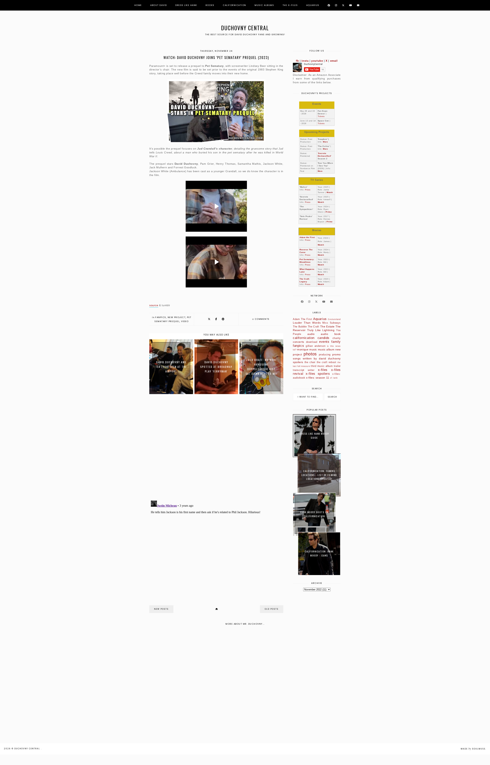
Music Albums (264, 5)
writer (311, 370)
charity (336, 338)
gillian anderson (315, 346)
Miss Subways (331, 323)
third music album (322, 366)
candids (323, 338)
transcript (298, 370)
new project (177, 317)
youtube (317, 60)
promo (336, 354)
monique (302, 349)
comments (261, 319)
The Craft (313, 326)
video (185, 321)
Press (307, 190)
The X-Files (290, 5)
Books (210, 5)
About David (158, 5)
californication (303, 338)
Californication (234, 5)
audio (311, 333)
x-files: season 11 (317, 377)
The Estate (327, 326)
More (325, 142)
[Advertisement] (115, 685)
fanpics (160, 317)
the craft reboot (326, 362)
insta (305, 60)
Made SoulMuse (473, 748)
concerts (298, 341)
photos (310, 354)
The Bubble (300, 326)
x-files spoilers (318, 374)
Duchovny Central (245, 28)
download (311, 342)
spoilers (298, 362)
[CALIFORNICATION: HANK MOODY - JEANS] (319, 574)
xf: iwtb (333, 378)
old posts (271, 609)
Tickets (321, 116)
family (336, 342)
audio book (331, 333)
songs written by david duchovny (317, 358)
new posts (161, 609)
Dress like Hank (186, 5)
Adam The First (302, 319)
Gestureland (334, 319)
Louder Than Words (307, 322)
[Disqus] (216, 448)
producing (325, 354)
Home (138, 5)
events (324, 342)
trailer (337, 366)
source (153, 305)
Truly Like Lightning (321, 330)
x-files (322, 370)
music (313, 349)
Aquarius (312, 5)
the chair (310, 362)
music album (326, 349)
